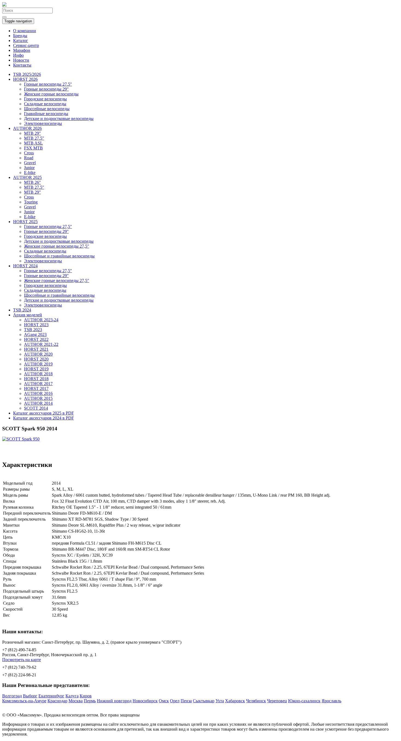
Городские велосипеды (45, 99)
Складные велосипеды (45, 103)
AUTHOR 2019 (38, 364)
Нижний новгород (114, 700)
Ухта (220, 700)
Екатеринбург (51, 696)
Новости (21, 60)
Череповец (277, 700)
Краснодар (57, 700)
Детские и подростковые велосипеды (59, 118)
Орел (174, 700)
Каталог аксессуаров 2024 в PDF (43, 418)
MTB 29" (32, 133)
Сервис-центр (26, 45)
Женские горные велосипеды (51, 94)
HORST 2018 (36, 378)
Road (28, 157)
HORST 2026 (25, 79)
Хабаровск (235, 700)
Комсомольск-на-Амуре (24, 700)
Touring (31, 202)
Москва (75, 700)
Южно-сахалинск (304, 700)
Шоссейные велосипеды (47, 108)
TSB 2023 (33, 329)
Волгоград (12, 696)
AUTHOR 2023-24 (41, 319)
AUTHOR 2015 (38, 398)
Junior (29, 167)
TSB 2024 (22, 310)
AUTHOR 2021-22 (41, 344)
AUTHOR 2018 (38, 373)
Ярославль (331, 700)
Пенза (186, 700)
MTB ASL (33, 143)
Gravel (30, 162)
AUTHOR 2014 (38, 403)
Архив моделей (27, 315)
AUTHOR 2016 (38, 393)
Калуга (72, 696)
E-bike (29, 172)
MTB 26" (32, 182)
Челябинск (256, 700)
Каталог (20, 40)
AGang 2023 (35, 334)
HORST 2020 (36, 359)
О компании (24, 30)
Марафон (21, 50)
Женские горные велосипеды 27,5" (56, 246)
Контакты (22, 65)
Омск (164, 700)
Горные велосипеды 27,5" (48, 226)
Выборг (30, 696)
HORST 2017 (36, 388)
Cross (29, 153)
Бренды (20, 35)
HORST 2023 (36, 324)
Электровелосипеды (43, 123)
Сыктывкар (203, 700)
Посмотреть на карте (21, 659)
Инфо (18, 55)
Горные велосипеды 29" (46, 89)
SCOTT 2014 (36, 408)
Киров (86, 696)
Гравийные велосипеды (46, 113)
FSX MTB (33, 148)
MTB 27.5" (34, 138)
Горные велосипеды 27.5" (48, 84)
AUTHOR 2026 (27, 128)
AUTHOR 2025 (27, 177)
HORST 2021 (36, 349)
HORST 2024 (25, 265)
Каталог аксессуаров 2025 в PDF (43, 413)
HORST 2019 (36, 369)
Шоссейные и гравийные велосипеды (59, 256)
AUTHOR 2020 (38, 354)
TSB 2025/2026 (27, 74)
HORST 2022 (36, 339)
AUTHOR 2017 (38, 383)
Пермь (90, 700)
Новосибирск (145, 700)
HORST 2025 (25, 221)
